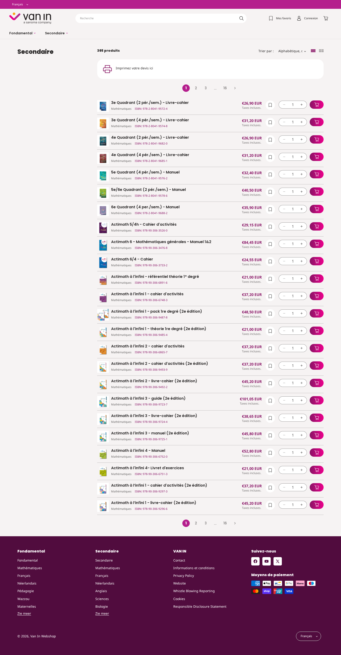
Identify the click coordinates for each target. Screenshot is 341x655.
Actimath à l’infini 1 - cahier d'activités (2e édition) (159, 485)
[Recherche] (241, 18)
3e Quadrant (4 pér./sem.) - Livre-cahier (150, 120)
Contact (179, 560)
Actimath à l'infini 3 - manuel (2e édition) (150, 433)
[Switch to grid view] (321, 51)
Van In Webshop (43, 636)
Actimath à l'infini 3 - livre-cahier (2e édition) (154, 416)
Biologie (101, 606)
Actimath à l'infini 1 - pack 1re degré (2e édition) (156, 311)
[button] (22, 33)
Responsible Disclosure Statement (199, 606)
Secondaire (104, 560)
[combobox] (161, 18)
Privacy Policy (183, 575)
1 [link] (186, 88)
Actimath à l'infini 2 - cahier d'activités (147, 346)
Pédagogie (25, 591)
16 (225, 88)
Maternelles (26, 606)
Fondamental (27, 560)
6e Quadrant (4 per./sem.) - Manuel (145, 207)
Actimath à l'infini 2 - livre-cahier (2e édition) (154, 381)
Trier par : (266, 51)
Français (23, 575)
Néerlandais (26, 583)
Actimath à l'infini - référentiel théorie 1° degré (155, 276)
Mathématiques (29, 568)
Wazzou (23, 599)
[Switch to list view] (313, 51)
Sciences (102, 599)
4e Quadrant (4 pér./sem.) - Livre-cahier (150, 155)
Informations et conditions (194, 568)
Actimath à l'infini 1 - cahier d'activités (147, 294)
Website (179, 583)
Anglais (101, 591)
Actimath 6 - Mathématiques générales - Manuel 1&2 (161, 242)
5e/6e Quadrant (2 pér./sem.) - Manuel (148, 189)
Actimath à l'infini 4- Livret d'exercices (147, 468)
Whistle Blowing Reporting (194, 591)
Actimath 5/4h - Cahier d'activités (144, 224)
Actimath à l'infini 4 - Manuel (138, 450)
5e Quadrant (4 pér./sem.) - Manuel (145, 172)
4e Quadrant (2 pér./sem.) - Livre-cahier (150, 137)
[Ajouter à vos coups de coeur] (270, 105)
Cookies (179, 599)
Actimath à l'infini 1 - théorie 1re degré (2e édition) (158, 329)
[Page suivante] (234, 88)
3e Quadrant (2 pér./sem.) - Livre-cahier (150, 102)
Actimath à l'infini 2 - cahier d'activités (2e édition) (159, 363)
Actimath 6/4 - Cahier (132, 259)
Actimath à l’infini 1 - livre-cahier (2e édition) (153, 503)
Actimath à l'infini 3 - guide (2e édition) (148, 398)
